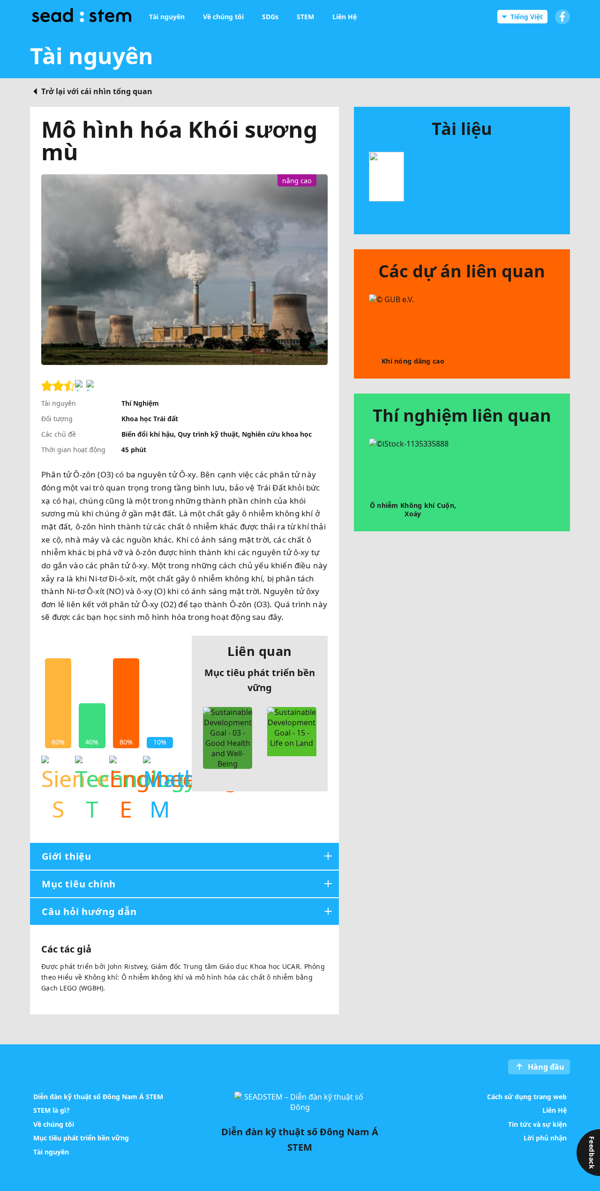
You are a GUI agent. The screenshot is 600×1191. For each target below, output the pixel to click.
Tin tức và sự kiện (537, 1123)
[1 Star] (46, 385)
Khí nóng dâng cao (413, 361)
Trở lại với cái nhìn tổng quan (96, 91)
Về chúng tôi (53, 1123)
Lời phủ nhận (545, 1137)
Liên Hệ (554, 1110)
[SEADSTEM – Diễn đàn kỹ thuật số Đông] (81, 16)
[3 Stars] (69, 385)
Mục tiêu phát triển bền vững (81, 1137)
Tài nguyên (51, 1151)
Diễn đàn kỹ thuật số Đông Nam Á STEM (98, 1096)
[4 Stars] (80, 385)
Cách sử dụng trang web (527, 1096)
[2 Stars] (58, 385)
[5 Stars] (92, 385)
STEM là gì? (51, 1110)
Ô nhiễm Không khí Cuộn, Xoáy (413, 509)
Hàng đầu (546, 1067)
